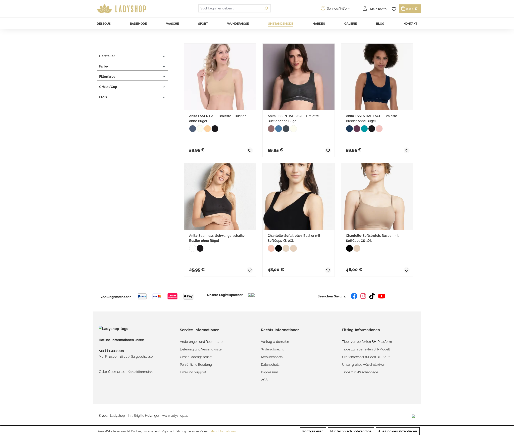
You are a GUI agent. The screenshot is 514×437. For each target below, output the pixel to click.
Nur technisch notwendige (350, 431)
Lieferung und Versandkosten (201, 349)
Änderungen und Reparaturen (202, 342)
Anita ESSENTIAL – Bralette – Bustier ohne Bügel (217, 118)
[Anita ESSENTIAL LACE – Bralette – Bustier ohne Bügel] (299, 77)
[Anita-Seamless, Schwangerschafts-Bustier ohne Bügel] (220, 196)
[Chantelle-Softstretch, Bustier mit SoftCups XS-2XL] (377, 196)
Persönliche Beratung (196, 365)
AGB (264, 380)
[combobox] (229, 8)
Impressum (269, 372)
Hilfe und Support (193, 372)
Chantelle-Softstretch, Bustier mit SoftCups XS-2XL (372, 238)
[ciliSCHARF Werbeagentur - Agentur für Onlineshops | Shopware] (413, 416)
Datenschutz (270, 365)
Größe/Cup (108, 87)
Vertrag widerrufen (275, 342)
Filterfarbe (107, 77)
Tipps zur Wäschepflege (360, 372)
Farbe (103, 66)
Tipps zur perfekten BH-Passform (367, 342)
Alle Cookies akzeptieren (397, 431)
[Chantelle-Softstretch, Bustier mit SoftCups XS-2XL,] (299, 196)
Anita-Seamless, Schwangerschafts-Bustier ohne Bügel (217, 238)
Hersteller (107, 56)
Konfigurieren (312, 431)
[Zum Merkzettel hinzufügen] (246, 150)
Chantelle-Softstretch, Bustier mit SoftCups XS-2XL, (294, 238)
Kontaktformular (140, 372)
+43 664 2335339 (111, 350)
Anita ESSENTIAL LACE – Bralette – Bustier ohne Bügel (294, 118)
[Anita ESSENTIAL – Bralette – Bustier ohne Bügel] (220, 77)
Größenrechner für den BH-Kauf (366, 357)
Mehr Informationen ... (224, 431)
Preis (103, 97)
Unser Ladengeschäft (196, 357)
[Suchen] (266, 8)
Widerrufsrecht (272, 349)
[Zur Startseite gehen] (122, 8)
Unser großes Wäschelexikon (363, 365)
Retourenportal (272, 357)
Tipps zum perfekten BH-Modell (366, 349)
